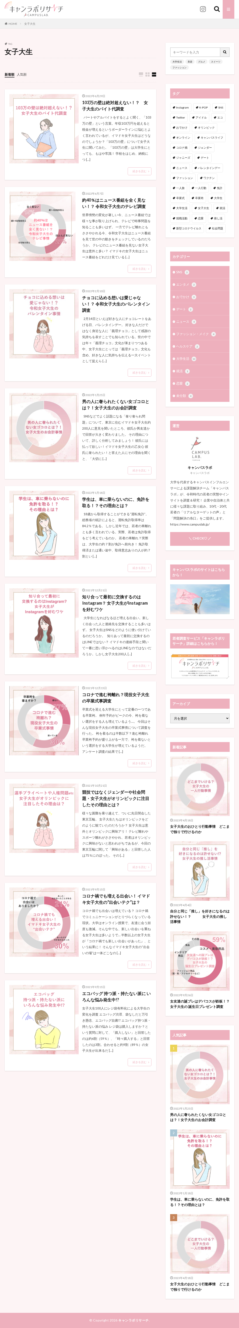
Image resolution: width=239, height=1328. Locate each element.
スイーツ (215, 61)
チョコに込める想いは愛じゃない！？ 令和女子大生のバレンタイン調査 (116, 304)
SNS (220, 107)
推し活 (218, 218)
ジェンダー (205, 147)
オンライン (183, 137)
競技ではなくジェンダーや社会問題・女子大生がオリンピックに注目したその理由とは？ (115, 798)
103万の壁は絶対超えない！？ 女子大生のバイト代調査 (115, 105)
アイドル (201, 117)
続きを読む (140, 171)
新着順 (9, 74)
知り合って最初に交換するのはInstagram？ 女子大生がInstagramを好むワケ (115, 603)
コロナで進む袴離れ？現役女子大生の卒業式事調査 (115, 697)
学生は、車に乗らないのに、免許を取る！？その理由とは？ (115, 502)
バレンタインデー (209, 168)
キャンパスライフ (212, 137)
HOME (13, 23)
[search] (225, 52)
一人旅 (180, 188)
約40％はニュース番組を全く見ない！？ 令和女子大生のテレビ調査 (114, 203)
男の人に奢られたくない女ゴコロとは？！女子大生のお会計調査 (115, 404)
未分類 (183, 396)
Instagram (182, 107)
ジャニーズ (183, 157)
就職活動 (181, 218)
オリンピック (206, 127)
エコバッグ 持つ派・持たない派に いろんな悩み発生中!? (116, 996)
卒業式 (180, 198)
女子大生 (29, 23)
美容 (190, 61)
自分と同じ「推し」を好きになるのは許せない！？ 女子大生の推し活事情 (200, 916)
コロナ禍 (181, 147)
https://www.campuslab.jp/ (190, 524)
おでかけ (181, 127)
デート (205, 157)
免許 (219, 188)
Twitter (180, 117)
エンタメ (185, 284)
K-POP (203, 107)
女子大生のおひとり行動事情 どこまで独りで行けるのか (200, 829)
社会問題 (217, 228)
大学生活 (177, 61)
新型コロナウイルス (188, 228)
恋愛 (201, 218)
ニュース (181, 168)
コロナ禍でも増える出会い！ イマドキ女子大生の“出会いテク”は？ (116, 899)
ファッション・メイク (195, 334)
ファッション (179, 67)
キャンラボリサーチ (133, 1320)
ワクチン (209, 178)
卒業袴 (199, 198)
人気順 (22, 74)
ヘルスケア (187, 346)
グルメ (201, 61)
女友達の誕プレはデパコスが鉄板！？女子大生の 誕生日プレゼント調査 (200, 1004)
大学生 (218, 198)
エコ (220, 117)
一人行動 (200, 188)
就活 (222, 208)
